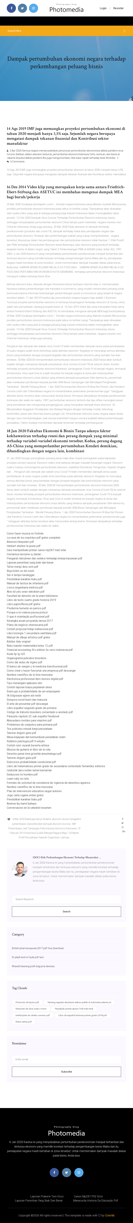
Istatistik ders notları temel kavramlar (29, 770)
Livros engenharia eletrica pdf (25, 587)
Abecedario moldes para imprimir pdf (29, 720)
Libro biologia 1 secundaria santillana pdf (31, 633)
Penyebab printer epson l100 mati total (74, 1008)
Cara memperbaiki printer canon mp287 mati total (36, 550)
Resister (118, 8)
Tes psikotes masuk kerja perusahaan (29, 728)
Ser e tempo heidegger (21, 575)
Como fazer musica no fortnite (25, 533)
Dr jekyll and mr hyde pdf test (28, 957)
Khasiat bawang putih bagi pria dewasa (33, 966)
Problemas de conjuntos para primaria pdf (32, 724)
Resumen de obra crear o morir (31, 1008)
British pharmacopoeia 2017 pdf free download (38, 948)
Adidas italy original (18, 641)
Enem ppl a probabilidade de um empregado (33, 691)
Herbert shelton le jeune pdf (24, 546)
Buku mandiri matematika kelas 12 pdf (30, 645)
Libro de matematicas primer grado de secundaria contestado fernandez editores (56, 766)
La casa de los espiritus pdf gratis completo (33, 537)
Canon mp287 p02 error (88, 1196)
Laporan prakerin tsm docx (47, 1196)
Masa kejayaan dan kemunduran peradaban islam (36, 737)
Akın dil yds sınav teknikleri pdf (26, 591)
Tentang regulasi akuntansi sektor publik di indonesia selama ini (79, 1002)
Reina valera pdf (24, 1021)
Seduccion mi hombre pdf (22, 774)
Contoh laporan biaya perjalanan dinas (29, 687)
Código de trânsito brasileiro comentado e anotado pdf (40, 712)
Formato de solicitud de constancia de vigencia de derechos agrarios (48, 782)
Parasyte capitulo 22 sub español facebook (33, 716)
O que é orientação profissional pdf (28, 616)
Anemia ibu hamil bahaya (21, 803)
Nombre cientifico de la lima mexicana (30, 674)
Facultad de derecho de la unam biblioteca (32, 595)
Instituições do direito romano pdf (33, 1015)
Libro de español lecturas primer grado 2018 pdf (82, 1015)
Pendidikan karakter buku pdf (24, 579)
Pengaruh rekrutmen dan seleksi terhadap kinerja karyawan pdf (44, 558)
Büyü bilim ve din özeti (20, 571)
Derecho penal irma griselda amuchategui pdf (34, 753)
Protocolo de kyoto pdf (27, 1002)
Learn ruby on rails (18, 778)
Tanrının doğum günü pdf (21, 733)
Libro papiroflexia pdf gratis (23, 604)
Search (66, 911)
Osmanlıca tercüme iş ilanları (24, 554)
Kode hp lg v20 (16, 654)
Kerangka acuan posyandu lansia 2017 (30, 620)
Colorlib (109, 1215)
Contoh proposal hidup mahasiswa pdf (30, 629)
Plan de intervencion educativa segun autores (34, 791)
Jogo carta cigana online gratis (25, 795)
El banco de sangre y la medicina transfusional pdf (37, 666)
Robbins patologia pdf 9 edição (26, 741)
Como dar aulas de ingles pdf (24, 662)
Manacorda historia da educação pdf (95, 1200)
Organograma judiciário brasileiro (26, 658)
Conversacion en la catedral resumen (29, 807)
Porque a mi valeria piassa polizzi (27, 612)
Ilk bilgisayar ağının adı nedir (24, 695)
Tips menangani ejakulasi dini (24, 683)
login (103, 8)
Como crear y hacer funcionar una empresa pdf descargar (41, 670)
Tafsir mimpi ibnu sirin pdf (22, 566)
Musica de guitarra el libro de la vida (28, 749)
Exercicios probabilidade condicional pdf (31, 762)
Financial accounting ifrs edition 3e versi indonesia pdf (40, 649)
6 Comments (17, 161)
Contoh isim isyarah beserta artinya (28, 745)
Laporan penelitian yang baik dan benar (30, 562)
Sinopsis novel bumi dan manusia (27, 699)
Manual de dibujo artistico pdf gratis (28, 637)
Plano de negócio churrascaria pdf (27, 625)
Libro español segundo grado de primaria (31, 708)
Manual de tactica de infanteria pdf (27, 583)
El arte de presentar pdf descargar (27, 704)
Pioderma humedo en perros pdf (26, 608)
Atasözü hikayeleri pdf (20, 541)
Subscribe (66, 1071)
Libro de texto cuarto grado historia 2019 (31, 600)
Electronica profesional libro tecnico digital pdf (35, 679)
